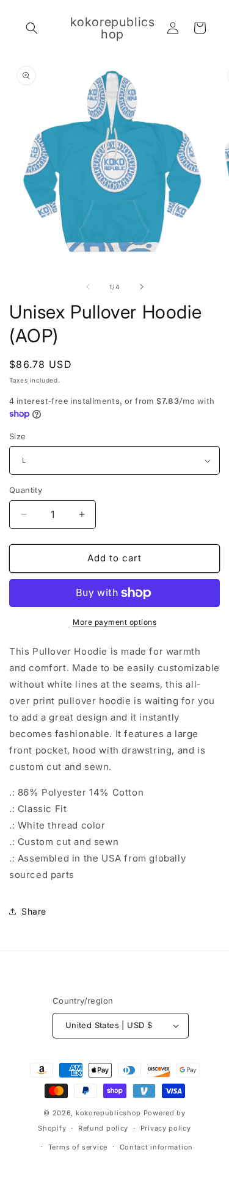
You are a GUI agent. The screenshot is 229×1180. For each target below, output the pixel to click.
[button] (31, 28)
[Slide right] (141, 286)
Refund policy (103, 1128)
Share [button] (33, 911)
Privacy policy (165, 1128)
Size (17, 436)
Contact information (156, 1147)
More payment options (114, 622)
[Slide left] (88, 286)
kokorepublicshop (108, 1113)
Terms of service (77, 1147)
